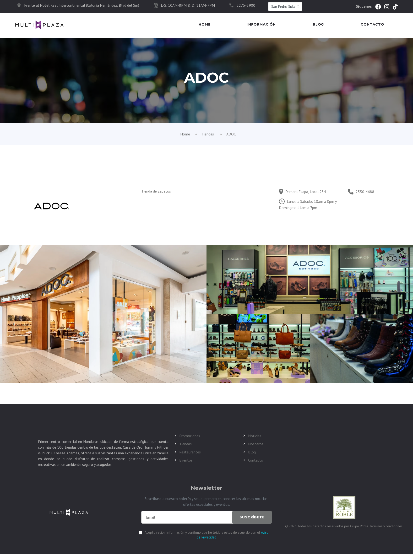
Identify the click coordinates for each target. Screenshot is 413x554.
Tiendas (207, 134)
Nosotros (255, 443)
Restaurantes (190, 452)
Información (261, 24)
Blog (318, 24)
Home (204, 24)
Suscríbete (251, 517)
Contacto (372, 24)
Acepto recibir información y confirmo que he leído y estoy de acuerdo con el (206, 534)
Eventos (186, 460)
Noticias (254, 435)
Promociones (189, 435)
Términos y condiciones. (386, 526)
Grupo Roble (359, 526)
